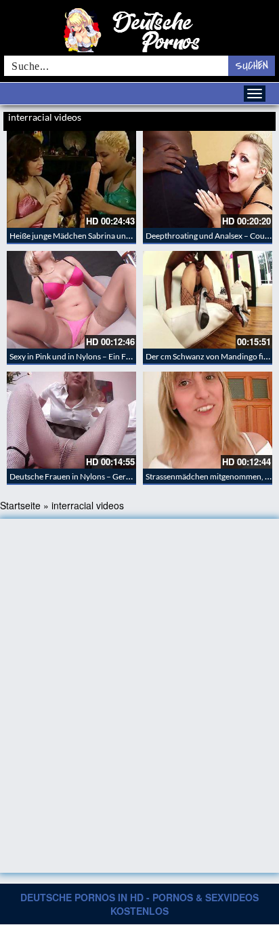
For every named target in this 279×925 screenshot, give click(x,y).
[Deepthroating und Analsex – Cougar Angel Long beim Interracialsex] (207, 179)
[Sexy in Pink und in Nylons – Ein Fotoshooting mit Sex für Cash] (71, 299)
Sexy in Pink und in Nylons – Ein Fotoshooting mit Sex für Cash (118, 356)
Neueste (199, 118)
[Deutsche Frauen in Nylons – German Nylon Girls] (71, 420)
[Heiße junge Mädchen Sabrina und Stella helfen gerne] (71, 179)
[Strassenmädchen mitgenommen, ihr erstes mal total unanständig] (207, 420)
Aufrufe (226, 118)
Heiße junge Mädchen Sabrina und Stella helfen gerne (102, 236)
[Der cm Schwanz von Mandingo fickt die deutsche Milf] (207, 299)
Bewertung (257, 118)
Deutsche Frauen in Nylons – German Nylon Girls (96, 476)
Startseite (20, 505)
